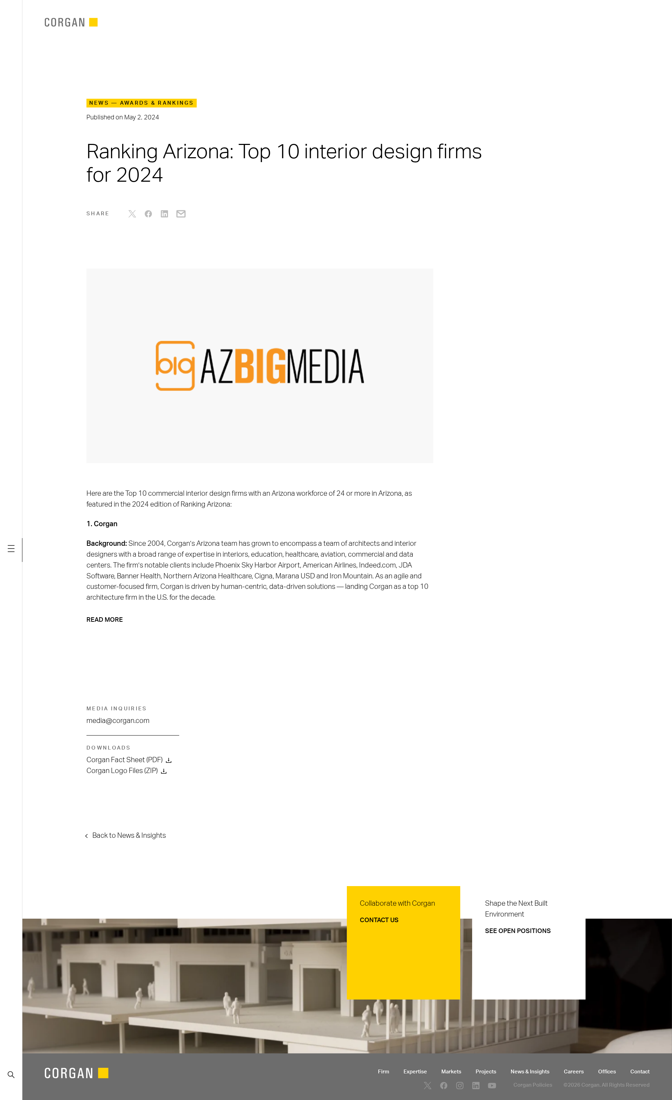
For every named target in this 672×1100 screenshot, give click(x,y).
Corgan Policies (532, 1085)
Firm (383, 1071)
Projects (486, 1071)
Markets (451, 1071)
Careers (574, 1071)
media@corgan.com (117, 720)
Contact (640, 1071)
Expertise (415, 1071)
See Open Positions (518, 931)
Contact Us (379, 920)
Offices (607, 1071)
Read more (104, 620)
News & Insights (530, 1071)
